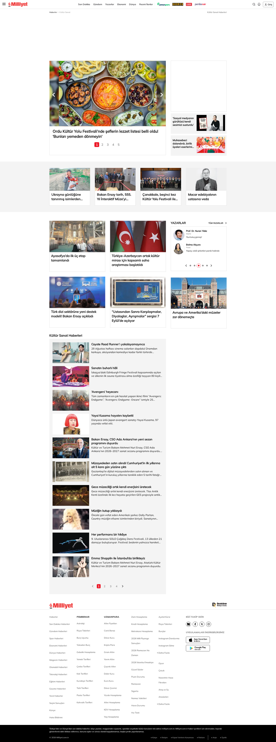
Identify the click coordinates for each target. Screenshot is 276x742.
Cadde (189, 4)
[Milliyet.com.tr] (61, 605)
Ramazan (136, 684)
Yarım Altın (109, 659)
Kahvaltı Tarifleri (84, 702)
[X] (201, 624)
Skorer (177, 4)
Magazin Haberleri (58, 660)
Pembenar (200, 4)
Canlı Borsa (109, 630)
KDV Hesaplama (112, 709)
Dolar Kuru (109, 673)
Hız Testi (135, 712)
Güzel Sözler (137, 669)
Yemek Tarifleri (84, 659)
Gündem (97, 4)
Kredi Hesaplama (139, 624)
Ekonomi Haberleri (58, 645)
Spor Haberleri (56, 638)
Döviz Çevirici (110, 688)
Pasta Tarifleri (83, 695)
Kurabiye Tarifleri (85, 681)
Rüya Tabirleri (83, 630)
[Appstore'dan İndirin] (198, 640)
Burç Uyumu (82, 638)
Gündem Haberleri (58, 631)
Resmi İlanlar (146, 4)
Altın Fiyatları (110, 623)
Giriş (270, 4)
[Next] (188, 624)
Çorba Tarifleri (83, 666)
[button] (54, 95)
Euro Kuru (109, 681)
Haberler (53, 12)
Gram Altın (109, 652)
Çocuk (162, 670)
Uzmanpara (111, 616)
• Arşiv (214, 737)
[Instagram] (208, 624)
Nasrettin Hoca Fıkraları (166, 680)
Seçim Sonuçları (56, 703)
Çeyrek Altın (110, 666)
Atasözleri (163, 697)
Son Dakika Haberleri (59, 624)
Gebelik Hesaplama (86, 652)
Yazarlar (109, 4)
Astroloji (80, 623)
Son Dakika (84, 4)
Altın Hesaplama (112, 702)
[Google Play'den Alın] (198, 648)
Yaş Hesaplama (111, 717)
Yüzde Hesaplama (112, 695)
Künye (52, 710)
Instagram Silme (166, 645)
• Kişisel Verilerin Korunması (182, 737)
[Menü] (5, 4)
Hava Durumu (138, 705)
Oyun (161, 663)
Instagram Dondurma (169, 638)
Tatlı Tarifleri (82, 688)
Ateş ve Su (164, 689)
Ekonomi (121, 4)
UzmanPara (163, 4)
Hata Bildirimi (55, 717)
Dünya (132, 4)
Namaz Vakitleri (139, 698)
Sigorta (134, 691)
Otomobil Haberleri (58, 667)
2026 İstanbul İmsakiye (142, 662)
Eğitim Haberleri (57, 681)
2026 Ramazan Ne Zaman (140, 652)
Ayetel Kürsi (164, 617)
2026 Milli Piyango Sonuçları (140, 640)
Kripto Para (109, 645)
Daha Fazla (164, 653)
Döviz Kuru (109, 638)
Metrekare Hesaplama (142, 631)
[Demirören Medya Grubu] (219, 605)
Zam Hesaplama (139, 617)
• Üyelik (223, 737)
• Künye (154, 737)
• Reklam (201, 737)
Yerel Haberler (56, 696)
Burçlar (162, 631)
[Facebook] (195, 624)
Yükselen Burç (83, 645)
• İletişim (164, 737)
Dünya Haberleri (57, 653)
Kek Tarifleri (82, 673)
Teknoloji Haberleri (58, 674)
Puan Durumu (138, 676)
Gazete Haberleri (57, 688)
